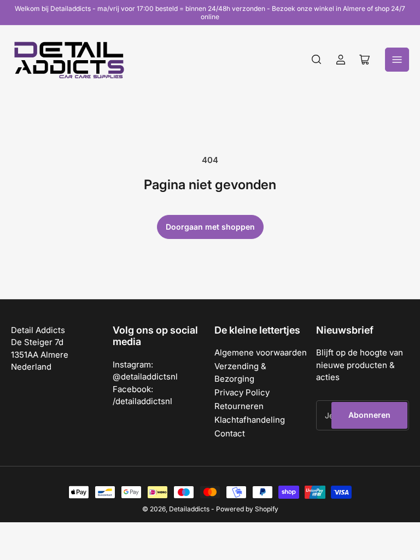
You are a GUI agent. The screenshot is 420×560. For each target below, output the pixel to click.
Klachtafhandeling (249, 420)
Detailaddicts (189, 509)
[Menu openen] (397, 60)
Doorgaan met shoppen (210, 226)
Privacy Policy (242, 392)
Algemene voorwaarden (260, 352)
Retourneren (239, 406)
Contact (229, 433)
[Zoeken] (317, 60)
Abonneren (369, 414)
